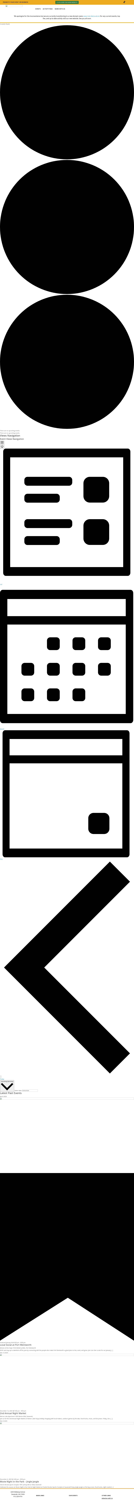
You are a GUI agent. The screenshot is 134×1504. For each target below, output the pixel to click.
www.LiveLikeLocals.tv (91, 16)
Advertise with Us (107, 1498)
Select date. (18, 1090)
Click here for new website (67, 2)
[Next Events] (1, 1077)
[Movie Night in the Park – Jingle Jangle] (67, 1424)
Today (2, 1079)
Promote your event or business (15, 2)
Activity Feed (48, 9)
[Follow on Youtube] (129, 2)
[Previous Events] (67, 1074)
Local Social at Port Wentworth (15, 1344)
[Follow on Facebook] (110, 2)
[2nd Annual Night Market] (67, 1355)
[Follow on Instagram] (115, 2)
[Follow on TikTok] (124, 2)
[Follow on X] (120, 2)
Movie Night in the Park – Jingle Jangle (19, 1481)
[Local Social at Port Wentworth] (67, 1099)
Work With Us (60, 9)
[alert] (67, 431)
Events (38, 9)
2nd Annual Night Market (13, 1413)
